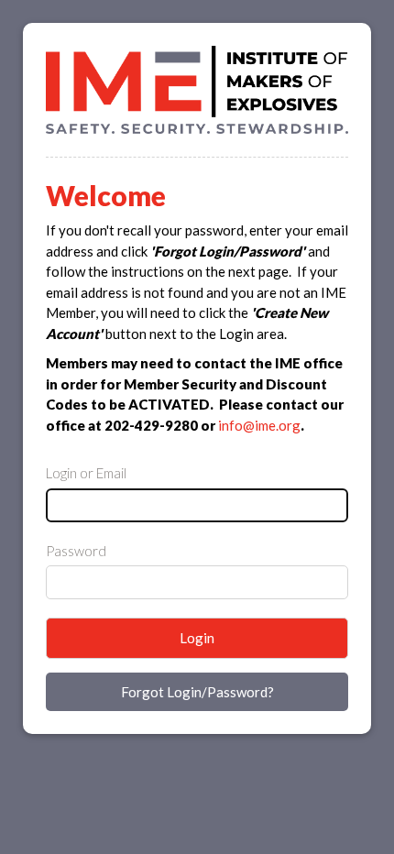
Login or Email (86, 473)
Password (76, 550)
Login (197, 638)
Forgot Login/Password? (197, 692)
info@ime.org (259, 425)
